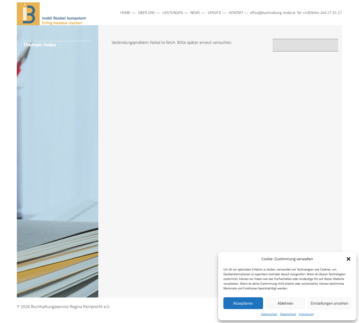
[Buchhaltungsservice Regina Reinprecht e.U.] (52, 22)
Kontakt (236, 12)
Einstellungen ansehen (329, 303)
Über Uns (146, 12)
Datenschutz (269, 314)
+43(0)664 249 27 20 (319, 12)
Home (125, 12)
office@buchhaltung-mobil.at (272, 12)
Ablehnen (285, 303)
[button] (348, 259)
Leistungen (172, 12)
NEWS (195, 12)
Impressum (306, 314)
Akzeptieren (243, 303)
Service (214, 12)
